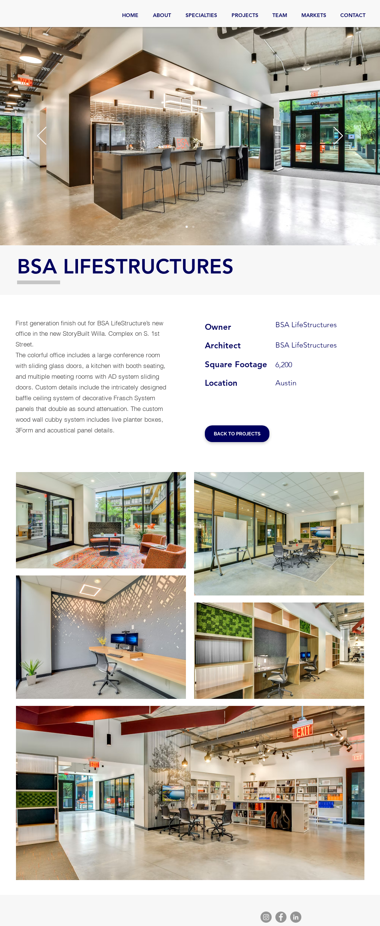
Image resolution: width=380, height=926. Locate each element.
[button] (101, 520)
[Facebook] (280, 917)
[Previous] (41, 136)
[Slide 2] (193, 227)
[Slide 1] (187, 227)
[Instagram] (266, 917)
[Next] (338, 136)
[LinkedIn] (295, 917)
